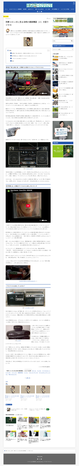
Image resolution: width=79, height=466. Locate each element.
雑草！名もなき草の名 (39, 9)
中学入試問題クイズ (55, 9)
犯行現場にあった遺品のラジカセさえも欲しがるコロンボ (24, 55)
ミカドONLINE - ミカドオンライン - (37, 461)
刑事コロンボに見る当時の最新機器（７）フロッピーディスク (43, 396)
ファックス (14, 372)
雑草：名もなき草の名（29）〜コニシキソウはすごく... (65, 114)
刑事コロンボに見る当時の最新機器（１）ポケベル (13, 396)
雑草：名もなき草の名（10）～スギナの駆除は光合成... (65, 107)
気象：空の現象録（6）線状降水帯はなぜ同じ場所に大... (65, 82)
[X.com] (39, 11)
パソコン (26, 372)
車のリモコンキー (13, 374)
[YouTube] (41, 11)
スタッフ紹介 (47, 9)
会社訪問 (24, 9)
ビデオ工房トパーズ (29, 307)
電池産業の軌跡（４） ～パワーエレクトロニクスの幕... (65, 101)
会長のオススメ (31, 9)
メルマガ (72, 9)
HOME (6, 450)
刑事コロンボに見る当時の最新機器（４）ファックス (28, 396)
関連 (13, 61)
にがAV (18, 340)
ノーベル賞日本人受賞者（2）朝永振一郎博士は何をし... (65, 76)
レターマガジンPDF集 (65, 9)
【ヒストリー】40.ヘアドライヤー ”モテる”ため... (65, 70)
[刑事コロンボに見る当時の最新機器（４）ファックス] (28, 389)
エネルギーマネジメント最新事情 (15, 9)
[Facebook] (37, 11)
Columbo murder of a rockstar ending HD (27, 281)
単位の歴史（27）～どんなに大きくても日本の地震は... (65, 57)
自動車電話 (20, 372)
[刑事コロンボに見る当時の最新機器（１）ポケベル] (13, 389)
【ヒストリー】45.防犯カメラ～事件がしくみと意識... (65, 95)
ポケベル (34, 370)
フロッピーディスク (33, 372)
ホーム (6, 9)
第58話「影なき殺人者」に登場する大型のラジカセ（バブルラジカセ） (27, 53)
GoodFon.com (28, 168)
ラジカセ (39, 370)
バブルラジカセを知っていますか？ (19, 58)
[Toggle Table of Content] (47, 50)
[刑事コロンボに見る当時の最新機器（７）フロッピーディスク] (43, 389)
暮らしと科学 (6, 16)
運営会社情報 (39, 456)
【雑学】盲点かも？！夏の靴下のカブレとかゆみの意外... (65, 63)
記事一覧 (28, 378)
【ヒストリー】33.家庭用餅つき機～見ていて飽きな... (65, 88)
